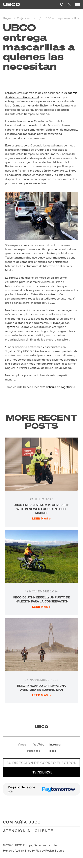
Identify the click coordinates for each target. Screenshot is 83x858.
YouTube (38, 744)
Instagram (56, 744)
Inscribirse (41, 772)
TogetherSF (12, 327)
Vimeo (22, 744)
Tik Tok (51, 751)
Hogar (7, 18)
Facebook (33, 751)
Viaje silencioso (27, 18)
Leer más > (41, 518)
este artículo (48, 387)
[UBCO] (41, 727)
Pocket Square (54, 850)
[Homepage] (11, 4)
